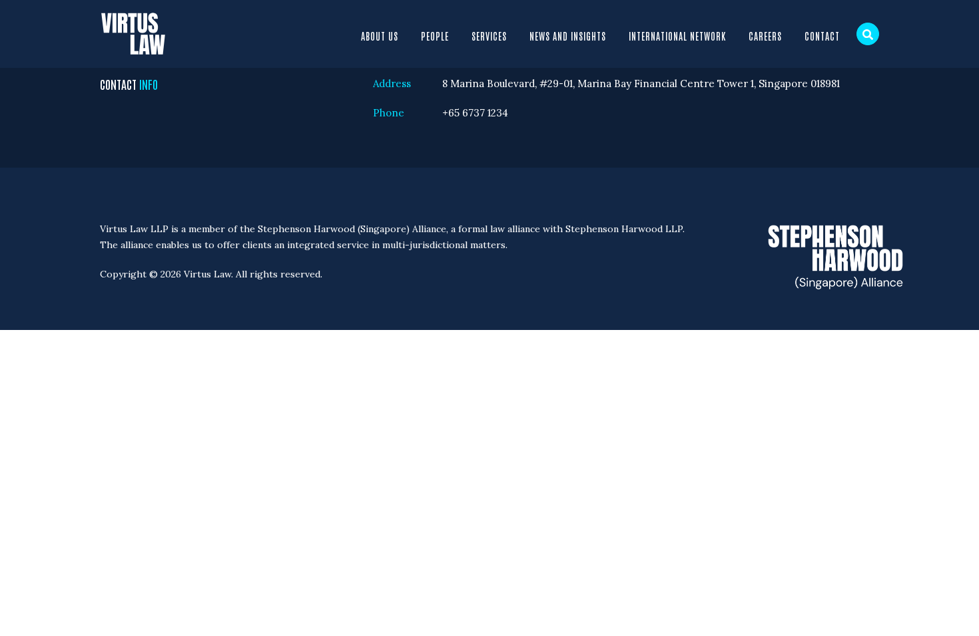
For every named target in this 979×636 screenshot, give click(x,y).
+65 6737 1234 (475, 112)
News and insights (567, 36)
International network (677, 36)
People (435, 36)
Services (489, 36)
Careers (765, 36)
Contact (822, 36)
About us (379, 36)
